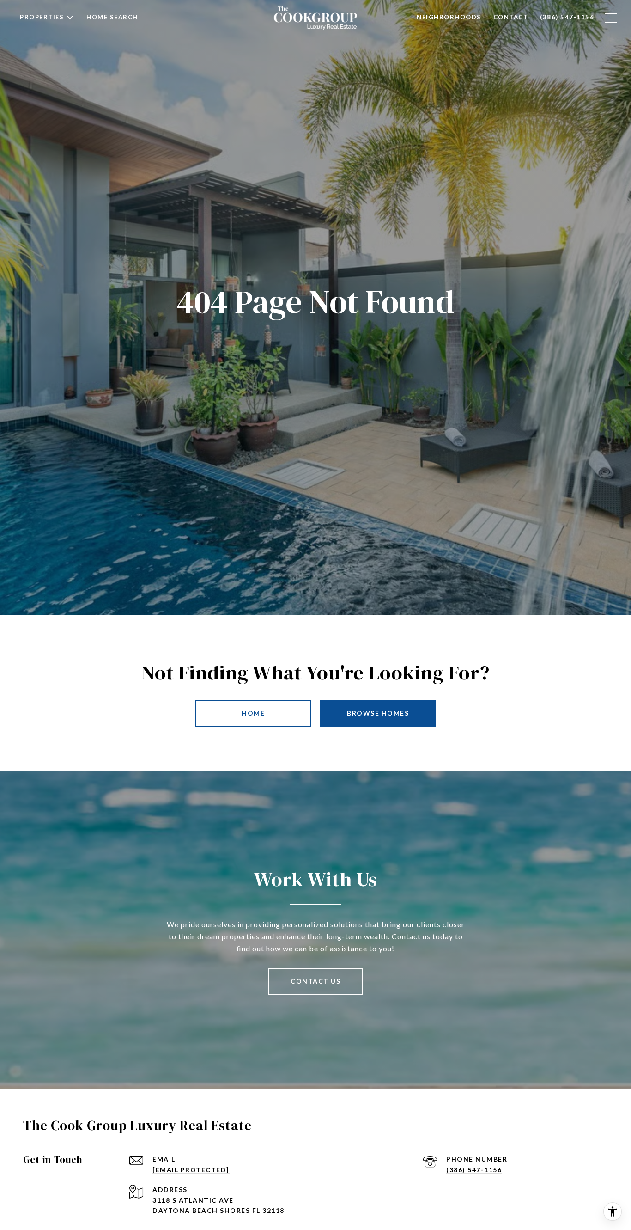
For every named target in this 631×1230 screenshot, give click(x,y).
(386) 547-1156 (474, 1170)
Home (253, 713)
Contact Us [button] (315, 981)
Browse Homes (378, 713)
